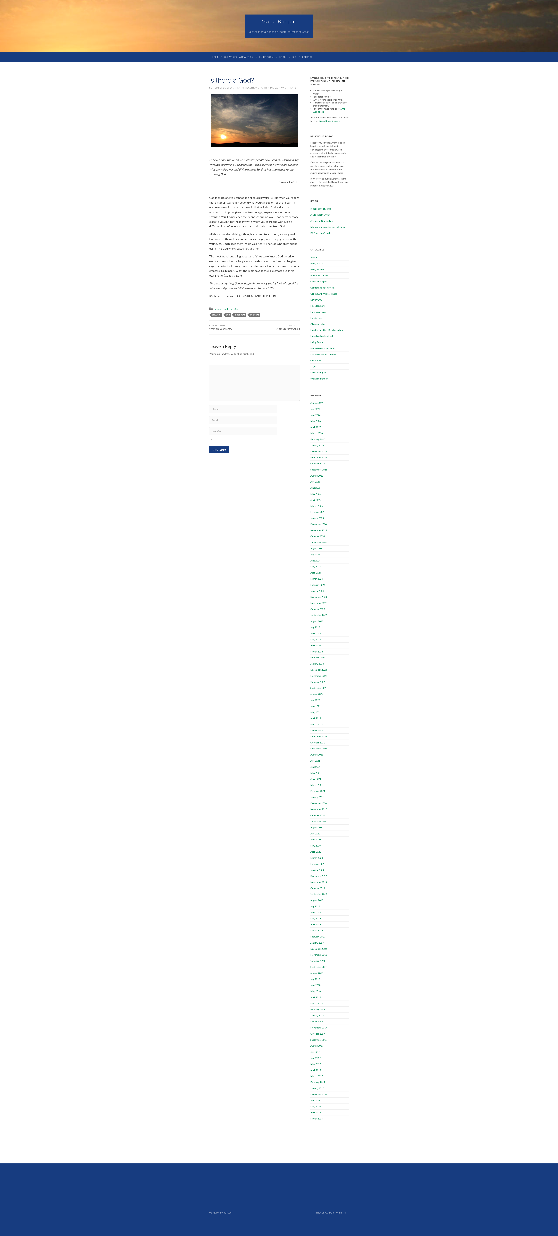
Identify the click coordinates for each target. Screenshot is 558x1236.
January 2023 (317, 663)
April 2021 (315, 778)
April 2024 (315, 572)
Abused (314, 257)
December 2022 (318, 669)
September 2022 (318, 687)
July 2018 (315, 979)
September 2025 (318, 469)
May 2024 (315, 566)
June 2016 (315, 1100)
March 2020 (316, 857)
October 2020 (317, 815)
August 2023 (316, 621)
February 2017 (317, 1082)
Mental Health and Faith (251, 87)
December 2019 (318, 876)
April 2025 (315, 499)
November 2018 (318, 954)
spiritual (254, 315)
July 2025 (315, 481)
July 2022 (315, 700)
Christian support (319, 281)
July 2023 (315, 627)
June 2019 (315, 912)
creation (216, 315)
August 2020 (316, 827)
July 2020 (315, 833)
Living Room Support (329, 120)
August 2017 (316, 1045)
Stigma (313, 366)
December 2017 (318, 1021)
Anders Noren (334, 1213)
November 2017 (318, 1027)
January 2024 (317, 590)
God (228, 315)
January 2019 (317, 942)
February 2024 (317, 584)
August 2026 (316, 402)
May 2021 (315, 772)
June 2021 (315, 766)
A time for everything (288, 327)
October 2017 (317, 1033)
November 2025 (318, 457)
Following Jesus (318, 311)
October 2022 (317, 681)
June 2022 (315, 706)
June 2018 (315, 985)
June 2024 (315, 560)
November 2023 (318, 603)
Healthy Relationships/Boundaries (327, 330)
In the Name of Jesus (320, 208)
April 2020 (315, 851)
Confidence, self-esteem (322, 287)
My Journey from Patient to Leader (327, 227)
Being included (317, 269)
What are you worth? (220, 327)
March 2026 (316, 433)
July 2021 (315, 760)
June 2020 (315, 839)
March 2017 (316, 1076)
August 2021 (316, 754)
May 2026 (315, 421)
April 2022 (315, 718)
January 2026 (317, 445)
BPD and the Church (320, 233)
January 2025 (317, 518)
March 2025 (316, 505)
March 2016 (316, 1118)
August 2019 (316, 900)
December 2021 (318, 730)
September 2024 (318, 542)
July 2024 (315, 554)
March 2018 (316, 1003)
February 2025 (317, 512)
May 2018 (315, 991)
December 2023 (318, 596)
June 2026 (315, 415)
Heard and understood (321, 336)
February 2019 (317, 936)
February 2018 (317, 1009)
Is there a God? (231, 80)
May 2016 (315, 1106)
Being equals (316, 263)
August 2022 (316, 694)
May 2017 (315, 1064)
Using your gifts (318, 372)
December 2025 (318, 451)
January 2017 (317, 1088)
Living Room (266, 57)
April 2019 (315, 924)
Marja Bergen (279, 21)
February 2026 (317, 439)
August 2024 (316, 548)
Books (283, 57)
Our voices (315, 360)
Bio (294, 57)
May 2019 (315, 918)
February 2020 (317, 863)
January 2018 (317, 1015)
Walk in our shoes (319, 378)
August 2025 (316, 475)
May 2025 (315, 493)
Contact (307, 57)
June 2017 (315, 1057)
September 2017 (318, 1039)
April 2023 (315, 645)
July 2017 (315, 1051)
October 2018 (317, 960)
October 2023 (317, 609)
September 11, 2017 (220, 87)
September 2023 (318, 615)
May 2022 (315, 712)
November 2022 (318, 675)
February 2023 (317, 657)
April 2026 (315, 427)
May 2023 (315, 639)
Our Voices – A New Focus (239, 57)
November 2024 (318, 530)
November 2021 (318, 736)
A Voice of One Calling (321, 220)
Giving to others (318, 324)
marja (274, 87)
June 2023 (315, 633)
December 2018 (318, 948)
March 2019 (316, 930)
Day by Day (316, 299)
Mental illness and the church (324, 354)
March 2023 (316, 651)
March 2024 (316, 578)
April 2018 (315, 997)
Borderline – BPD (319, 275)
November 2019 (318, 882)
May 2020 (315, 845)
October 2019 (317, 888)
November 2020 (318, 809)
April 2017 (315, 1070)
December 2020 (318, 803)
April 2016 (315, 1112)
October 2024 (317, 536)
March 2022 (316, 724)
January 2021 (317, 797)
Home (215, 57)
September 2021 (318, 748)
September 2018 (318, 966)
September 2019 (318, 894)
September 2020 (318, 821)
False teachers (317, 305)
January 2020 (317, 869)
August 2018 (316, 973)
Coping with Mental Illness (323, 293)
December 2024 (318, 524)
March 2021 (316, 785)
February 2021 (317, 791)
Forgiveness (316, 318)
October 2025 (317, 463)
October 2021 (317, 742)
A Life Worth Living (320, 214)
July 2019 (315, 906)
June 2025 (315, 487)
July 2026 (315, 409)
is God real (240, 315)
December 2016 (318, 1094)
